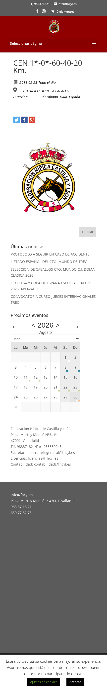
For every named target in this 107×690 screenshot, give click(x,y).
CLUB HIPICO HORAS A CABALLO (44, 91)
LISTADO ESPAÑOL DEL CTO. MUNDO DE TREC (49, 261)
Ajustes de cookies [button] (43, 682)
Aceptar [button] (75, 682)
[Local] (15, 89)
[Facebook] (24, 120)
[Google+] (32, 120)
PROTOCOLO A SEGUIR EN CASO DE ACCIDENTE (50, 254)
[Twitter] (16, 120)
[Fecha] (15, 81)
